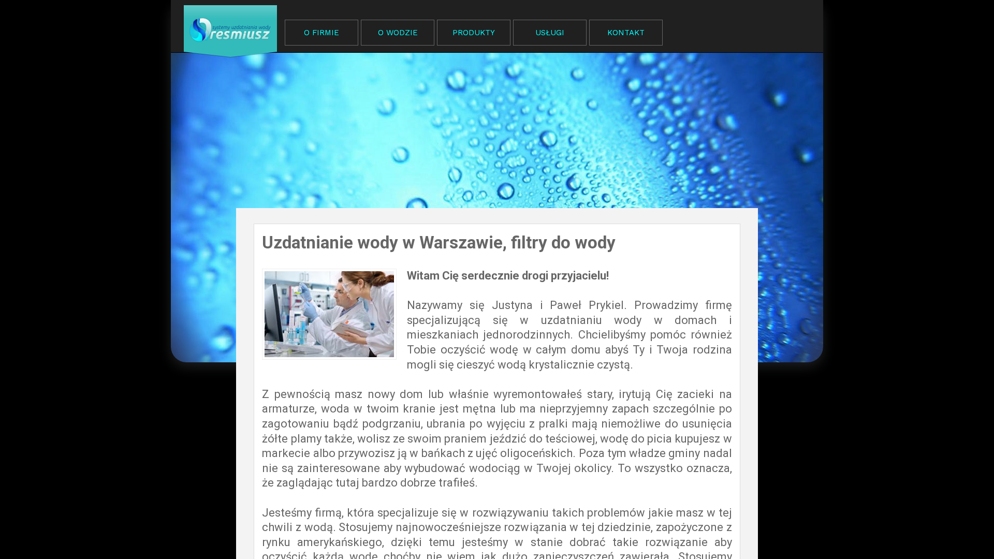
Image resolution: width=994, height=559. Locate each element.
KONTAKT (626, 32)
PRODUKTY (473, 32)
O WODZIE (398, 32)
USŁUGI (549, 32)
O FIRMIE (321, 32)
